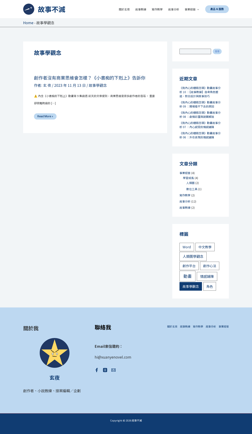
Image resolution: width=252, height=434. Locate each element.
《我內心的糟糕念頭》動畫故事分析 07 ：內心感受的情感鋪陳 (200, 125)
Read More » (45, 116)
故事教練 (184, 207)
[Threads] (105, 370)
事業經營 (184, 173)
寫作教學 (184, 195)
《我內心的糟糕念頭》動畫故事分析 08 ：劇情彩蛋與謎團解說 (200, 114)
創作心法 (209, 265)
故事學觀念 (98, 85)
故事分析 (184, 201)
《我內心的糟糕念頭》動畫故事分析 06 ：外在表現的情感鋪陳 (200, 135)
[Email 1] (113, 370)
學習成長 (188, 178)
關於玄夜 (172, 326)
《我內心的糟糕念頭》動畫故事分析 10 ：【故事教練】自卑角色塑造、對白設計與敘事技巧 (200, 92)
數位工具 (191, 189)
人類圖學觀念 (193, 256)
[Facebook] (97, 370)
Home (28, 22)
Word (187, 247)
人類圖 (190, 183)
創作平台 (189, 265)
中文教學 (205, 247)
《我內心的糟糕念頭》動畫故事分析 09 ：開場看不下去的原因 (200, 104)
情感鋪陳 (207, 276)
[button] (197, 9)
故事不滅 (51, 9)
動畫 (187, 276)
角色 (209, 286)
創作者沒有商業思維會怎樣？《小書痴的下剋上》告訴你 (89, 77)
